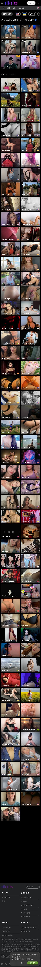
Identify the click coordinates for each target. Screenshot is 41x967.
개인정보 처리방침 (26, 897)
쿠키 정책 (24, 909)
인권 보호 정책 (25, 916)
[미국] (18, 14)
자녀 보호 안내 (25, 913)
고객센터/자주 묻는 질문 (28, 927)
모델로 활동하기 (6, 927)
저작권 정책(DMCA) (27, 905)
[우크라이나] (24, 14)
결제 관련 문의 (25, 931)
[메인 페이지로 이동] (13, 3)
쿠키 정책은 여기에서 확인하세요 (22, 959)
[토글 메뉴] (2, 3)
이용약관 (23, 901)
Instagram (7, 897)
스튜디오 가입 (6, 931)
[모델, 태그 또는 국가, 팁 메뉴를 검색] (38, 8)
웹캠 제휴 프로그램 (7, 935)
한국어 (31, 887)
